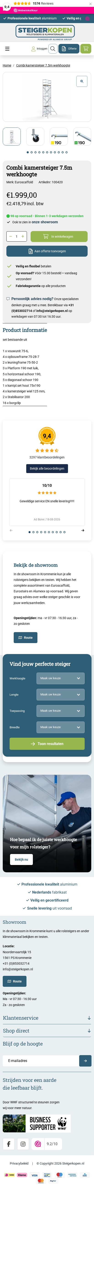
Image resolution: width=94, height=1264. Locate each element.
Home (7, 65)
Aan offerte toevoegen (50, 251)
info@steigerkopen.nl (52, 311)
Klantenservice (20, 1017)
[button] (28, 152)
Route (28, 637)
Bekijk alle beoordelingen (47, 468)
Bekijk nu (21, 859)
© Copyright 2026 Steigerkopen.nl (60, 1163)
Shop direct (16, 1030)
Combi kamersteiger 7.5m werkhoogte (43, 65)
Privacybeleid (19, 1163)
